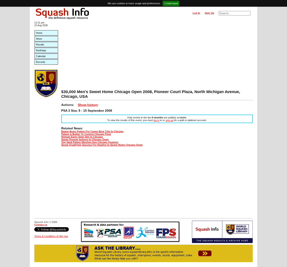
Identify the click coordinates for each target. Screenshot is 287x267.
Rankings (41, 50)
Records (40, 62)
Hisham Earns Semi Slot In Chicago (82, 136)
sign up (169, 120)
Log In (196, 13)
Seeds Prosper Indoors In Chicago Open (85, 139)
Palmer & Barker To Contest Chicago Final (86, 134)
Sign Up (209, 13)
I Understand (171, 3)
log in (156, 120)
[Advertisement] (157, 56)
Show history (88, 105)
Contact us (40, 224)
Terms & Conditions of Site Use (51, 236)
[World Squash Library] (46, 96)
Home (39, 33)
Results (40, 44)
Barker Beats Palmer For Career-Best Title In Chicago (92, 131)
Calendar (41, 56)
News (39, 38)
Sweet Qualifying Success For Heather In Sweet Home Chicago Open (102, 144)
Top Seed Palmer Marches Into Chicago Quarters (89, 142)
